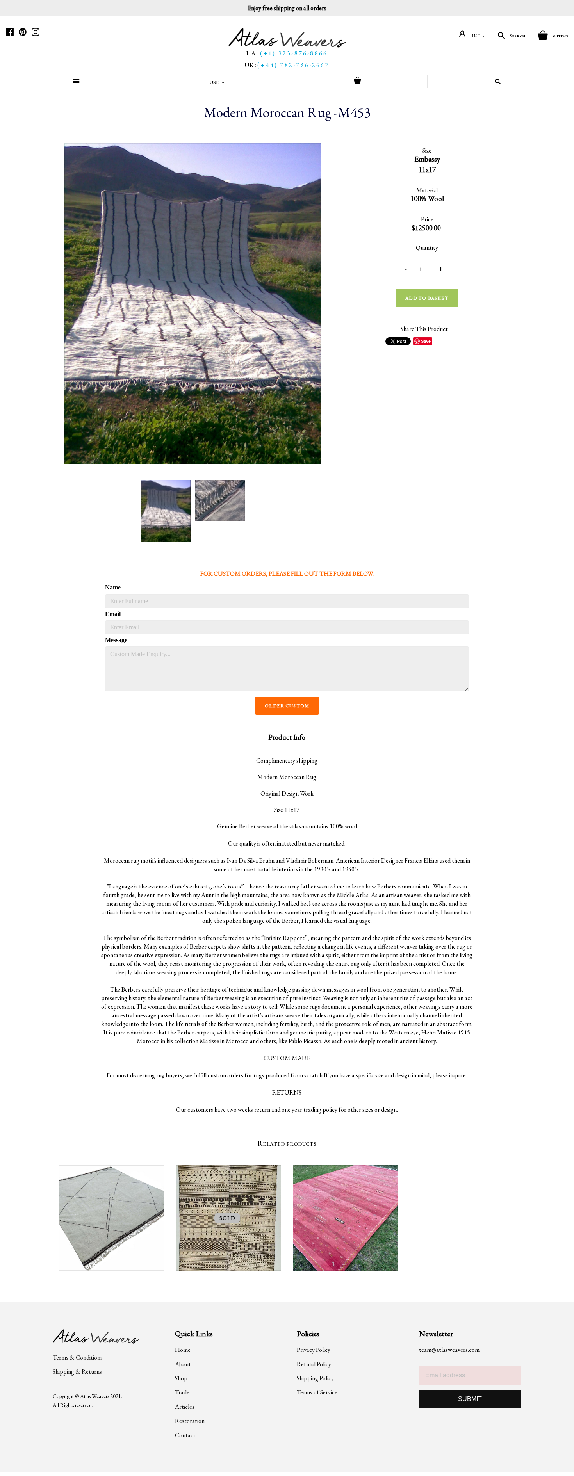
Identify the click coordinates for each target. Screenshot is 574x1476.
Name (113, 587)
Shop (181, 1378)
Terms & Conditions (78, 1357)
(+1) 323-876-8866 (294, 53)
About (183, 1364)
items (560, 36)
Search (517, 36)
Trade (182, 1392)
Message (116, 640)
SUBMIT (470, 1399)
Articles (184, 1407)
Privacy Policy (313, 1350)
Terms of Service (317, 1392)
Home (183, 1350)
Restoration (190, 1421)
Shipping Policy (315, 1378)
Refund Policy (314, 1364)
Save (426, 341)
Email (113, 614)
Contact (185, 1435)
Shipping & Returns (77, 1371)
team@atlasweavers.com (449, 1350)
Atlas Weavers (94, 1395)
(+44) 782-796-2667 (293, 65)
